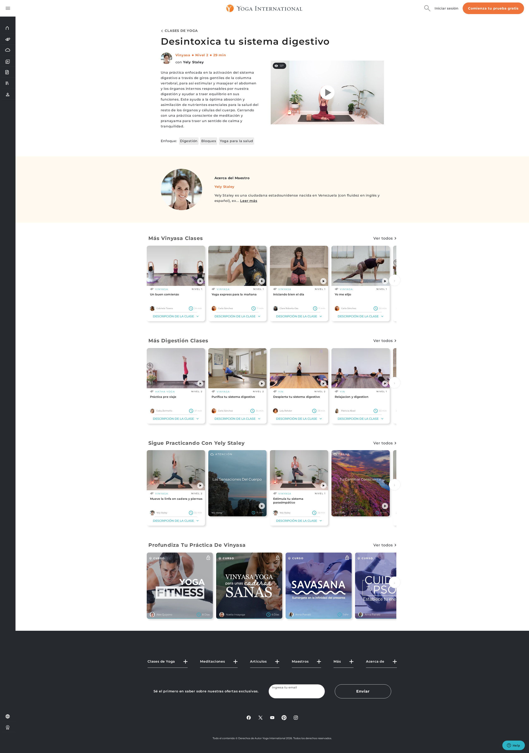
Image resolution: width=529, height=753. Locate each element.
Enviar (362, 691)
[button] (200, 281)
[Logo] (264, 8)
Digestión (189, 141)
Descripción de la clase (173, 316)
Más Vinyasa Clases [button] (175, 238)
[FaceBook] (248, 717)
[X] (260, 717)
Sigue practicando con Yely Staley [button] (196, 443)
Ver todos (383, 238)
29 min (219, 55)
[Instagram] (295, 717)
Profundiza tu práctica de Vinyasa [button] (197, 545)
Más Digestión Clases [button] (178, 341)
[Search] (427, 8)
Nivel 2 (201, 55)
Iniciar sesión (447, 8)
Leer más (248, 201)
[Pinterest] (284, 717)
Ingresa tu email (284, 687)
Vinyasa (183, 55)
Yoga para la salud (236, 141)
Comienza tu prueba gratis (493, 8)
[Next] (394, 280)
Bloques (208, 141)
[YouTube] (272, 717)
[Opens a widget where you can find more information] (513, 746)
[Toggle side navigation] (8, 8)
